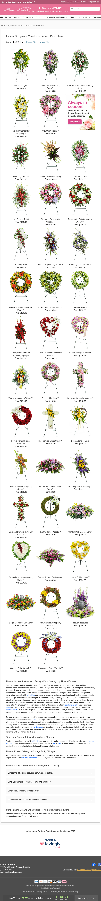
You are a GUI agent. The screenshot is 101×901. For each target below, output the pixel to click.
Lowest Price (45, 42)
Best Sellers (18, 42)
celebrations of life (72, 704)
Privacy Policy (42, 891)
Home (3, 25)
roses (8, 707)
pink (59, 743)
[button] (94, 891)
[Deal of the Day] (80, 112)
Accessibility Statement (57, 891)
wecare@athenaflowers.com (11, 872)
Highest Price (31, 42)
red (54, 743)
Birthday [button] (39, 17)
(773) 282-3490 (6, 869)
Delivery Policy (73, 891)
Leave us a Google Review (89, 869)
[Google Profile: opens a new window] (99, 864)
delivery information (29, 757)
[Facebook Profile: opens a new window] (94, 864)
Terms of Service (28, 891)
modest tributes (12, 709)
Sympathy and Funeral (15, 25)
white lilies (31, 695)
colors (34, 719)
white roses (38, 727)
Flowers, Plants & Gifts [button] (79, 17)
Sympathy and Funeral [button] (56, 17)
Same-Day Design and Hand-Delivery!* (18, 1)
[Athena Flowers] (17, 9)
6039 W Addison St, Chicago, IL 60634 (15, 867)
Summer (17, 17)
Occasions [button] (27, 17)
